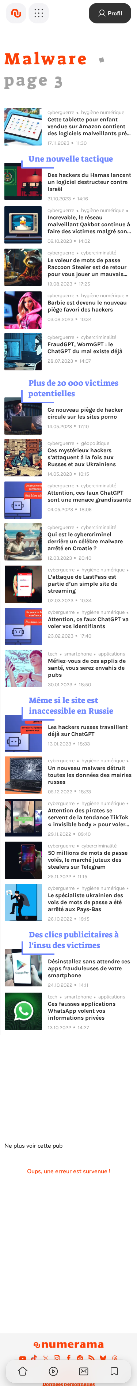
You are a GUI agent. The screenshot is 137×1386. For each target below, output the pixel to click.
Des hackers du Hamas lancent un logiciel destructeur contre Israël (89, 181)
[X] (45, 1358)
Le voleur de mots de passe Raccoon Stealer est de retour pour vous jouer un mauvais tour (86, 267)
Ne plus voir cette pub (33, 1146)
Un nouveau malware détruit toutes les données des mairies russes (90, 774)
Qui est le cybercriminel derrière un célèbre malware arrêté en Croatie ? (85, 541)
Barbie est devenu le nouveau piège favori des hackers (87, 306)
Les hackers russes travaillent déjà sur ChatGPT (88, 730)
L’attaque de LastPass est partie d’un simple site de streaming (82, 583)
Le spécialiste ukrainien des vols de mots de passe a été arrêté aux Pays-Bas (85, 902)
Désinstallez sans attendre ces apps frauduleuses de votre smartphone (89, 968)
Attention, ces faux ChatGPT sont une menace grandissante (89, 496)
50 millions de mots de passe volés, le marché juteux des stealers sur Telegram (88, 859)
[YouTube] (22, 1358)
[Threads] (114, 1358)
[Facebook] (68, 1358)
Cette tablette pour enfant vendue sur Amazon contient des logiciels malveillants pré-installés (88, 126)
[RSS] (91, 1358)
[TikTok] (34, 1358)
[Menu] (38, 13)
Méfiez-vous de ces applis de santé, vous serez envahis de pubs (87, 667)
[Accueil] (16, 13)
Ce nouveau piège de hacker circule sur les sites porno (85, 413)
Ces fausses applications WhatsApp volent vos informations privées (81, 1010)
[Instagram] (57, 1358)
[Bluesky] (103, 1358)
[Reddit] (80, 1358)
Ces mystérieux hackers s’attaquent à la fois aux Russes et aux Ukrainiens (81, 457)
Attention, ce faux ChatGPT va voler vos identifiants (88, 623)
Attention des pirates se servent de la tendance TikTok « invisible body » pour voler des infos (88, 817)
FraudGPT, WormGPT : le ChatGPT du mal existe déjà (84, 348)
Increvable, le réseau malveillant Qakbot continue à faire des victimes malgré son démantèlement (88, 224)
